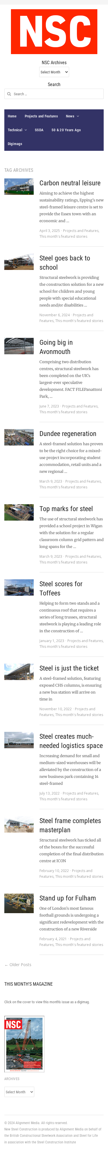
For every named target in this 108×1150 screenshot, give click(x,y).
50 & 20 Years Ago (66, 130)
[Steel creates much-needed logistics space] (19, 740)
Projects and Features (41, 116)
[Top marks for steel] (19, 512)
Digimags (15, 144)
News (70, 116)
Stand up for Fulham (67, 898)
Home (12, 116)
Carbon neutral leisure (70, 183)
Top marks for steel (66, 509)
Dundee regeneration (67, 434)
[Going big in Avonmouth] (19, 346)
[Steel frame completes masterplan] (19, 824)
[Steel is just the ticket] (19, 672)
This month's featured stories (63, 236)
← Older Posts (17, 964)
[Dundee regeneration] (19, 437)
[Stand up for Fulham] (19, 903)
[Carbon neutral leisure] (19, 186)
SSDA (39, 130)
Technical (15, 130)
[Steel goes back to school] (19, 262)
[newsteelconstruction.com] (54, 31)
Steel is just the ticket (69, 668)
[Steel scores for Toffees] (19, 587)
